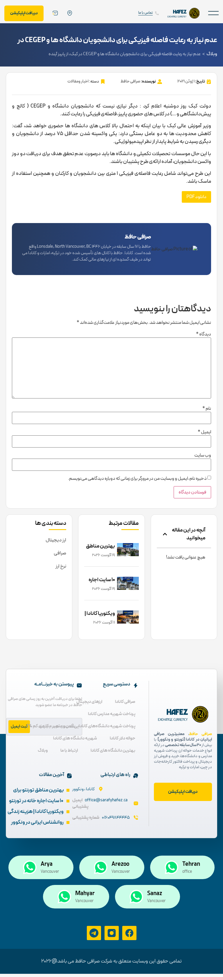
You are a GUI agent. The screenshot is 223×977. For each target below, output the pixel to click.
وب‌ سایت (202, 455)
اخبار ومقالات (78, 81)
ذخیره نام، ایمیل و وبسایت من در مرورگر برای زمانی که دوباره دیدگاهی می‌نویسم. (137, 478)
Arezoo (120, 864)
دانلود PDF (196, 196)
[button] (213, 13)
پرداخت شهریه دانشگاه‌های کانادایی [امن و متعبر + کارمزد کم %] (81, 726)
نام (206, 408)
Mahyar (85, 893)
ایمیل (204, 432)
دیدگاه (203, 334)
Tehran (191, 864)
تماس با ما (145, 13)
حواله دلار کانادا (122, 738)
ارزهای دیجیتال (89, 701)
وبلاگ (211, 54)
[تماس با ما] (157, 13)
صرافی (60, 553)
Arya (47, 864)
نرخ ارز (60, 566)
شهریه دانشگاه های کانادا (75, 738)
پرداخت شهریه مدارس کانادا (111, 714)
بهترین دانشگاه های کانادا (113, 750)
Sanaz (154, 893)
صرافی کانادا (125, 701)
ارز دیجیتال (56, 540)
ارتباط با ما (69, 750)
